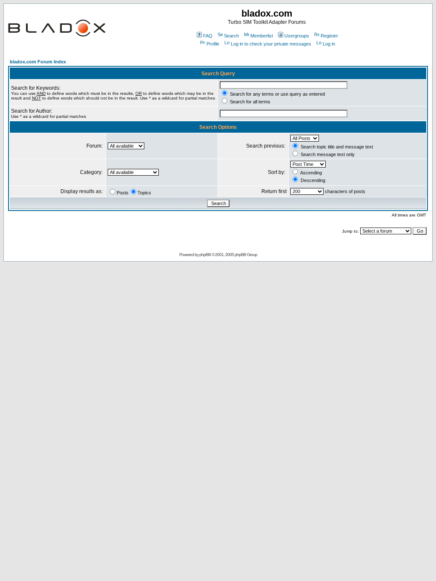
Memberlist (261, 35)
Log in (329, 43)
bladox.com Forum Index (38, 61)
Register (329, 35)
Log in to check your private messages (271, 43)
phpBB (205, 254)
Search (231, 35)
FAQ (207, 35)
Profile (213, 43)
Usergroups (296, 35)
